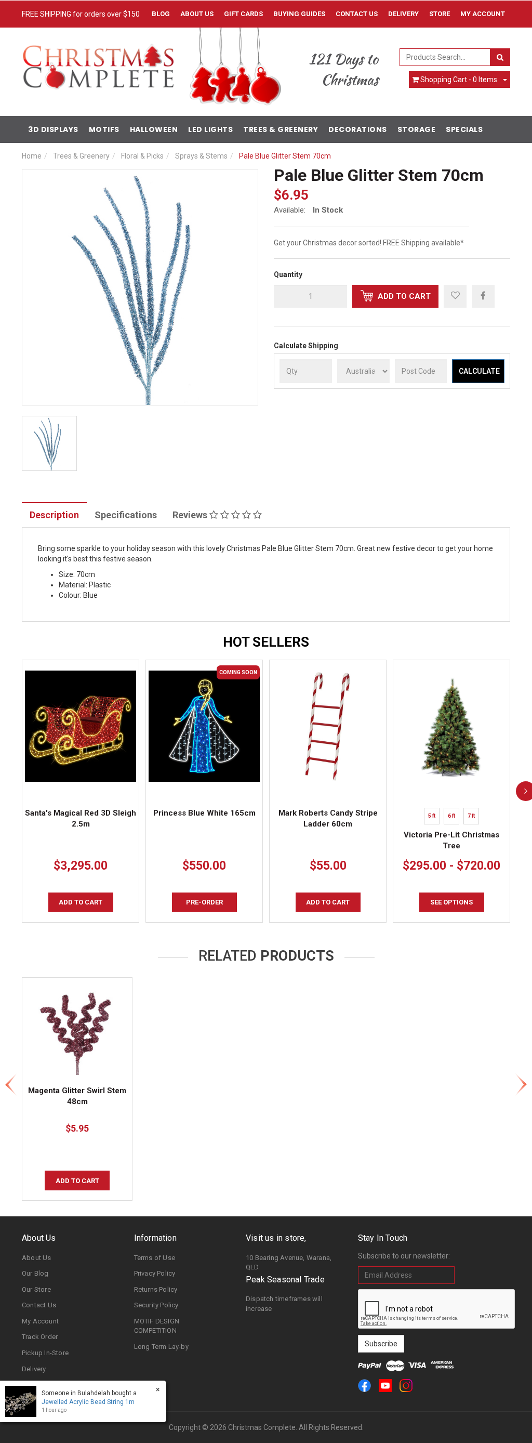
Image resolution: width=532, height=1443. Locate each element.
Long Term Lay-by (161, 1346)
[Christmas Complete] (98, 63)
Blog (161, 14)
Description (54, 514)
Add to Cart (403, 296)
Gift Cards (243, 14)
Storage (416, 129)
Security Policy (156, 1305)
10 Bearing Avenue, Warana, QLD (288, 1262)
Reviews (190, 514)
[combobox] (445, 57)
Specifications (126, 514)
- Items (458, 79)
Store (439, 14)
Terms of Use (154, 1258)
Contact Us (357, 14)
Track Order (40, 1337)
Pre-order (204, 902)
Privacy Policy (155, 1273)
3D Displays (53, 129)
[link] (364, 1385)
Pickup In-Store (45, 1353)
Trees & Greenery (280, 129)
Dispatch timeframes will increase (284, 1304)
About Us (197, 14)
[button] (455, 296)
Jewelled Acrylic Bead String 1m (88, 1402)
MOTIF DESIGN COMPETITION (156, 1326)
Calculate (479, 371)
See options (451, 902)
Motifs (104, 129)
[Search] (500, 57)
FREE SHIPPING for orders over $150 (81, 14)
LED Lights (210, 129)
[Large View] (49, 443)
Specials (464, 129)
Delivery (403, 14)
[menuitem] (483, 296)
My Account (40, 1321)
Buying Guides (299, 14)
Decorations (357, 129)
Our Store (36, 1289)
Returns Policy (156, 1289)
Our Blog (35, 1273)
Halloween (154, 129)
